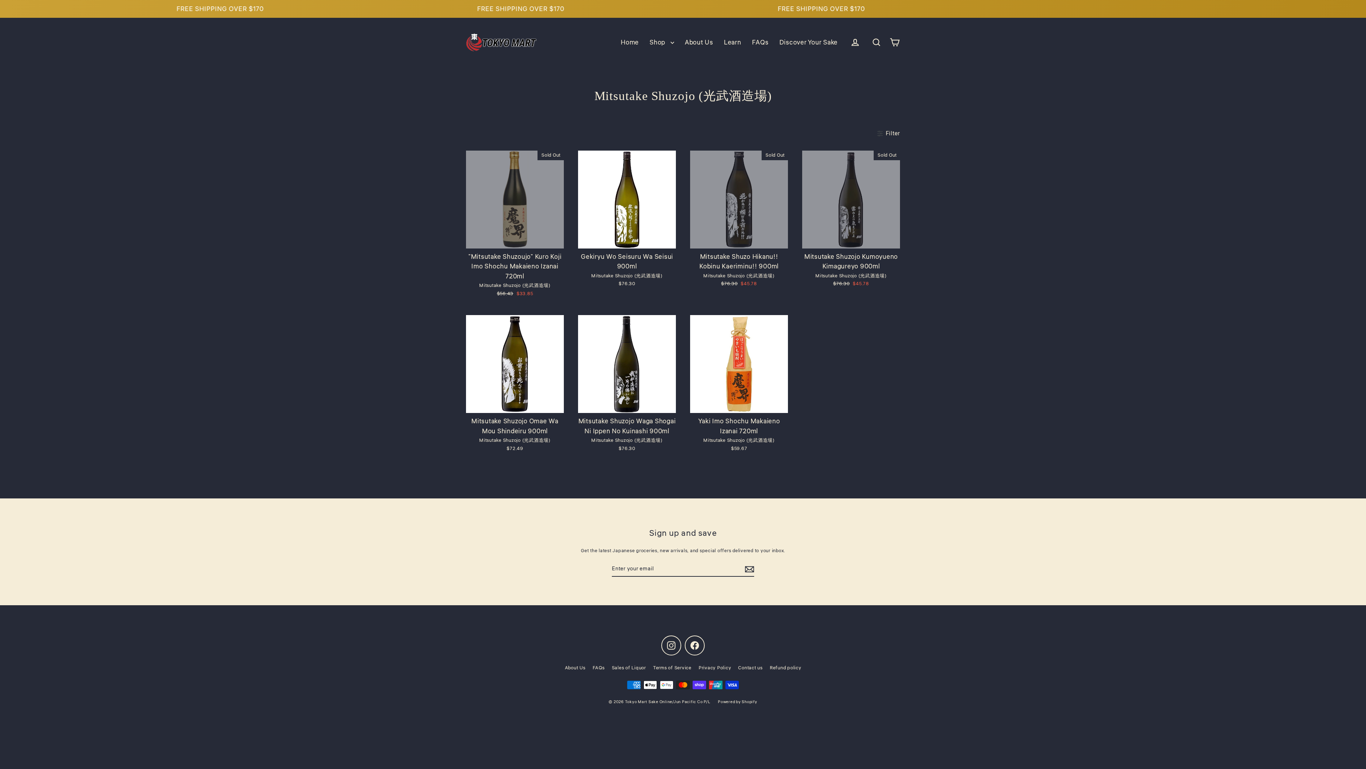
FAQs (760, 42)
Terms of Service (672, 668)
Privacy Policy (715, 668)
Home (630, 42)
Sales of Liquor (629, 668)
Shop (658, 42)
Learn (732, 42)
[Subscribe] (749, 569)
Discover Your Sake (808, 42)
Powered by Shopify (737, 702)
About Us (699, 42)
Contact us (750, 668)
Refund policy (785, 668)
